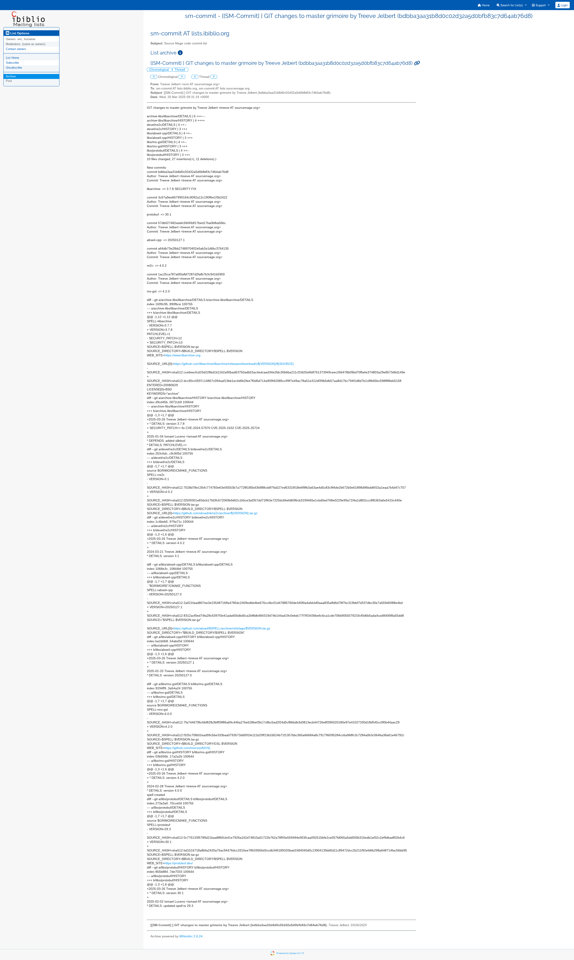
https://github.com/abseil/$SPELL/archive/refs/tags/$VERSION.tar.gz (222, 628)
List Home (12, 57)
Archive (11, 76)
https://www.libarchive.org (182, 355)
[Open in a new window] (180, 53)
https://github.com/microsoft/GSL (187, 748)
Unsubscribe (14, 67)
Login (564, 5)
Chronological (159, 69)
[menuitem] (483, 5)
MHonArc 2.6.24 (190, 936)
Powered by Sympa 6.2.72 (290, 953)
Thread (180, 69)
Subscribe (12, 62)
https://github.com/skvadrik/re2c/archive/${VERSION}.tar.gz (215, 513)
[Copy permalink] (417, 63)
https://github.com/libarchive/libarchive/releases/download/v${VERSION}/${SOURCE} (234, 364)
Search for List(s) (511, 5)
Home (485, 5)
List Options (19, 33)
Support (540, 5)
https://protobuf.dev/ (178, 863)
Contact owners (16, 49)
